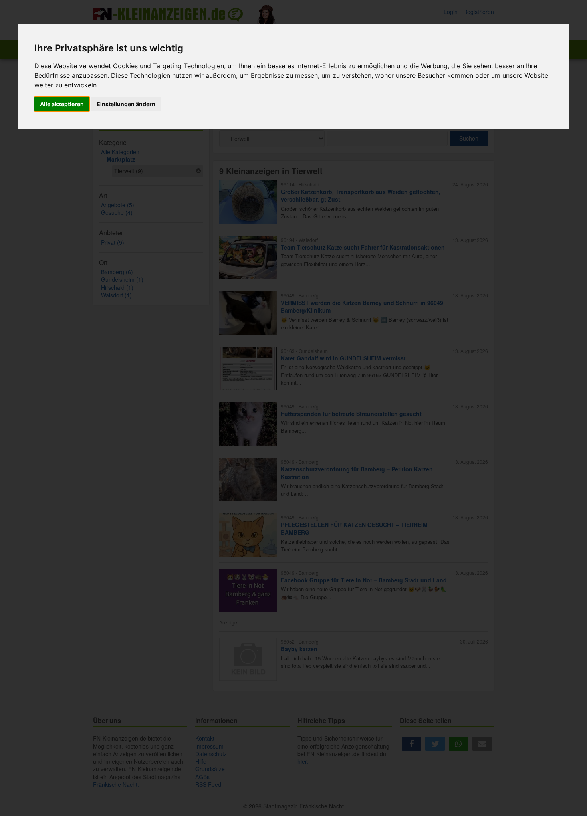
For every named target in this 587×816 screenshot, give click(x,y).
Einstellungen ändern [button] (126, 104)
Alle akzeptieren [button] (62, 104)
